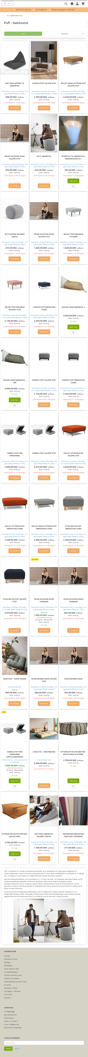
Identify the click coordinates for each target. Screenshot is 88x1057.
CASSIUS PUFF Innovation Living (44, 308)
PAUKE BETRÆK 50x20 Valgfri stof (44, 679)
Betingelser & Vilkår (10, 988)
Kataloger (7, 962)
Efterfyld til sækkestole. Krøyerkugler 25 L (73, 157)
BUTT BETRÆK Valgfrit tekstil (15, 235)
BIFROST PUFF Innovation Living (73, 381)
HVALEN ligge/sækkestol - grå (14, 381)
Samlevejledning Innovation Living (15, 982)
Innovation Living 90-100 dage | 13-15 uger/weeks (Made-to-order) (44, 92)
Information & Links (10, 959)
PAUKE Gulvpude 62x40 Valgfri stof (44, 235)
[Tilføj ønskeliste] (73, 186)
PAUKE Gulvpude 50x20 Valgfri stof (15, 157)
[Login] (77, 3)
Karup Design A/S (14, 687)
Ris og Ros (7, 985)
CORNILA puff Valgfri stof (44, 453)
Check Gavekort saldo (11, 969)
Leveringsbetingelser (11, 972)
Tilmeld (8, 1049)
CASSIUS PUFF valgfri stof (44, 83)
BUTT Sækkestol (44, 156)
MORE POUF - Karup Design (14, 678)
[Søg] (66, 3)
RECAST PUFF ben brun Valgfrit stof (15, 308)
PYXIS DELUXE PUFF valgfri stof (14, 600)
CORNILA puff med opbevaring (15, 454)
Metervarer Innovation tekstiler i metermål (73, 835)
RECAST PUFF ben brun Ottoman (73, 235)
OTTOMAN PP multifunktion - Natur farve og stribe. (73, 752)
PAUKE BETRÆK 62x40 (73, 678)
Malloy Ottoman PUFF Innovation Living (15, 527)
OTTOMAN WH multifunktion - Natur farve (15, 835)
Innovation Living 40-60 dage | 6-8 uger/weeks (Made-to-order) (15, 165)
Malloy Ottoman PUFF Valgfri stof (73, 454)
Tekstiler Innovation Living (13, 975)
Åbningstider (8, 965)
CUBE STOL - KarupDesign (44, 751)
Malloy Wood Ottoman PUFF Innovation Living (44, 527)
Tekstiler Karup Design (11, 978)
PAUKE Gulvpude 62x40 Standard (44, 600)
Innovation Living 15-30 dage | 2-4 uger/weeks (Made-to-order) (15, 92)
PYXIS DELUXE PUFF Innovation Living (73, 527)
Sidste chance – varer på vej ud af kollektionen (14, 761)
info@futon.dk (14, 1024)
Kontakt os (7, 998)
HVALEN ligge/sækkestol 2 (73, 307)
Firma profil (8, 994)
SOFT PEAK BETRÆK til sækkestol (14, 84)
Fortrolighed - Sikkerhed (12, 991)
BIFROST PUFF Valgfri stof (44, 380)
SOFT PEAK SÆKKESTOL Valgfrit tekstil (44, 835)
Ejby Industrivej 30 (10, 1015)
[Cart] (83, 3)
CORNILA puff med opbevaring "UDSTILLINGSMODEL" (15, 754)
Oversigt (7, 956)
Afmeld (17, 1049)
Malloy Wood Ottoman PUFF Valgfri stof (73, 84)
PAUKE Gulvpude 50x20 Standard (73, 600)
